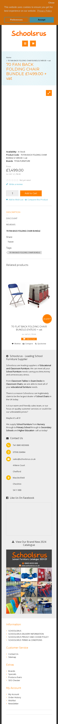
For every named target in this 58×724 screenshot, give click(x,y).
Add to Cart (31, 193)
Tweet (10, 241)
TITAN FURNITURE (22, 161)
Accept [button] (41, 20)
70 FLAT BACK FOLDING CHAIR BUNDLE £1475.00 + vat (29, 328)
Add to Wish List (16, 199)
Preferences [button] (16, 20)
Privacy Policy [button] (44, 10)
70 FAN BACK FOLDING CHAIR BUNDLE (24, 252)
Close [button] (51, 3)
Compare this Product (38, 199)
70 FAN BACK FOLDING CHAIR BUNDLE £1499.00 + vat (29, 60)
